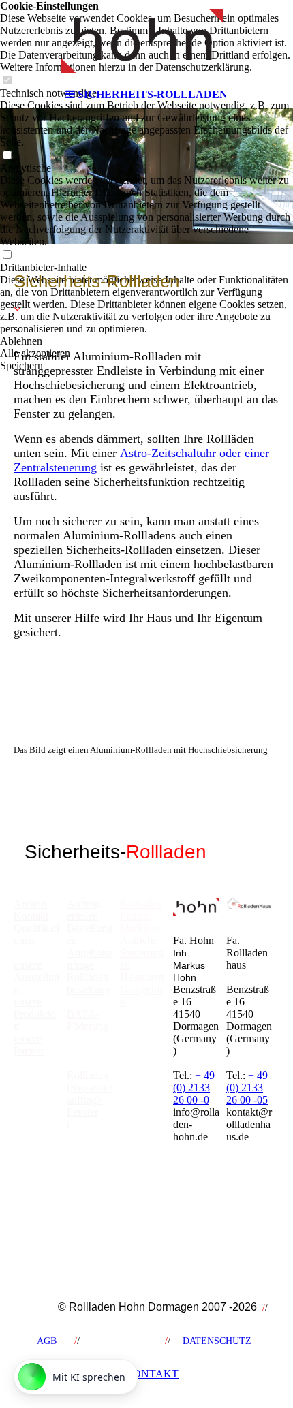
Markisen (140, 928)
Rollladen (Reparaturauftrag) (89, 1087)
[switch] (7, 155)
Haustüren (142, 977)
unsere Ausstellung (36, 977)
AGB (47, 1341)
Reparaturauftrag (89, 1130)
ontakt (152, 1373)
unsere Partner (29, 1045)
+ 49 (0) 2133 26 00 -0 (194, 1087)
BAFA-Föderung (87, 1020)
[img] (146, 41)
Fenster (135, 916)
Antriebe (138, 940)
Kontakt (31, 916)
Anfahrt (30, 903)
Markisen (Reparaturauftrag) (89, 1161)
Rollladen (140, 903)
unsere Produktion (35, 1014)
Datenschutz (217, 1341)
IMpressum (119, 1341)
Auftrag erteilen (83, 910)
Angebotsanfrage (90, 959)
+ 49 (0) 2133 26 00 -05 (247, 1087)
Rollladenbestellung (88, 983)
